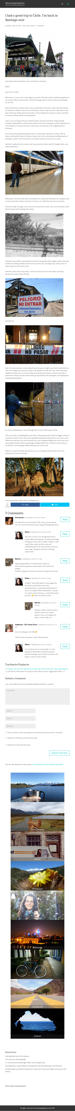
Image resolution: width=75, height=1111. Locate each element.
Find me (37, 1036)
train (28, 26)
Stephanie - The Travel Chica (26, 625)
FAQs (37, 977)
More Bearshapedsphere (15, 1086)
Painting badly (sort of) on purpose (17, 1056)
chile (24, 26)
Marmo (37, 603)
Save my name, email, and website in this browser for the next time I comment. (35, 732)
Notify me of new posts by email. (19, 745)
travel (32, 26)
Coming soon (37, 1007)
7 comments (40, 26)
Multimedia (37, 947)
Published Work (37, 829)
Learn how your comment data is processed (48, 764)
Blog (37, 800)
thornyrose (19, 517)
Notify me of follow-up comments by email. (23, 738)
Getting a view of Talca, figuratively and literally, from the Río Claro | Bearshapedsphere (37, 669)
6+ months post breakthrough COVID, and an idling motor (25, 1063)
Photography (37, 889)
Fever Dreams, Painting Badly (15, 1059)
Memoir (37, 859)
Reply (65, 519)
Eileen (9, 26)
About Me (37, 918)
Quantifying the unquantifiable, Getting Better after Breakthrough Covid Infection (33, 1066)
